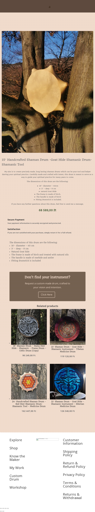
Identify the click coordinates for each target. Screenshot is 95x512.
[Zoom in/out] (1, 508)
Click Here (46, 294)
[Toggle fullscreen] (3, 508)
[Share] (5, 508)
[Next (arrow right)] (3, 511)
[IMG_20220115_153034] (47, 152)
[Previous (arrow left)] (1, 511)
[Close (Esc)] (8, 508)
